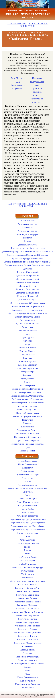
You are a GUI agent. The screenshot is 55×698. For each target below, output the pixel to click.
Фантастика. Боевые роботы (27, 588)
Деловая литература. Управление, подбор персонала (27, 262)
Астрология (27, 227)
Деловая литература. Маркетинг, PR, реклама (27, 255)
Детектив (27, 269)
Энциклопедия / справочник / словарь (27, 663)
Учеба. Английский (28, 557)
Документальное (27, 320)
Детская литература (27, 299)
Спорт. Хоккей (27, 512)
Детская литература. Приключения (27, 310)
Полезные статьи (27, 220)
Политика (27, 423)
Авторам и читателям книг (35, 14)
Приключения (27, 427)
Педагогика (27, 420)
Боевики (27, 241)
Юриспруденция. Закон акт (27, 684)
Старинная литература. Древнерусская (27, 523)
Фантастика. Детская (27, 598)
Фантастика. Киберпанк (28, 605)
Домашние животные (27, 330)
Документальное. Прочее (27, 323)
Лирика (27, 382)
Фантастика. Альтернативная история (27, 581)
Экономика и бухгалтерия (27, 657)
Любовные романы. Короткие (27, 392)
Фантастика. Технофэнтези (27, 626)
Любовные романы (27, 385)
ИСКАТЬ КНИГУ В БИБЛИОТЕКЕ (34, 25)
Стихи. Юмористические (27, 543)
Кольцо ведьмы (18, 85)
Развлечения (27, 478)
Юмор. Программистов (27, 677)
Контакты (27, 18)
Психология (27, 468)
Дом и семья (27, 327)
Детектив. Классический (27, 279)
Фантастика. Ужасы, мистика (27, 632)
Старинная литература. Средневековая (27, 529)
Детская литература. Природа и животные (27, 313)
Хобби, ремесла (27, 650)
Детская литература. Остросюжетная (27, 306)
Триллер (27, 550)
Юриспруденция (27, 681)
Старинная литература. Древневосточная (27, 519)
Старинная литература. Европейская (27, 526)
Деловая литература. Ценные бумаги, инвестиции (27, 265)
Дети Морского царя (18, 80)
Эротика (27, 667)
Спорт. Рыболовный (27, 505)
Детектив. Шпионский (27, 296)
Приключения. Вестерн (27, 430)
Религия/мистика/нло (27, 485)
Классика (27, 358)
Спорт (27, 495)
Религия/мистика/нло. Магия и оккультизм (27, 488)
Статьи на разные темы (27, 533)
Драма (27, 334)
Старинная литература (27, 516)
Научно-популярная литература (27, 416)
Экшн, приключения (27, 660)
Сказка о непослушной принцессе (37, 98)
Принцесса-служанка (37, 90)
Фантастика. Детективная (27, 595)
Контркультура (27, 372)
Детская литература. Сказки (27, 317)
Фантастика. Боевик (27, 584)
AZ (46, 35)
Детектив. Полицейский (27, 293)
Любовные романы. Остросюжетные (27, 396)
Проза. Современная (27, 464)
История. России (27, 354)
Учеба (27, 554)
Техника (27, 547)
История (27, 344)
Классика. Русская (27, 361)
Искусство (27, 341)
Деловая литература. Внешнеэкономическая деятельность (27, 251)
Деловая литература (27, 245)
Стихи (27, 536)
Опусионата (17, 88)
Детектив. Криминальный (28, 282)
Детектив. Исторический (27, 275)
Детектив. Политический (27, 289)
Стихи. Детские (27, 540)
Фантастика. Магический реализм (27, 612)
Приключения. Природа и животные (27, 444)
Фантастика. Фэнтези (27, 636)
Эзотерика (27, 653)
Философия (27, 646)
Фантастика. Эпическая (27, 639)
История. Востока (27, 348)
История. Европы (27, 351)
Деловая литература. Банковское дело (27, 248)
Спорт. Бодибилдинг (27, 498)
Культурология (27, 379)
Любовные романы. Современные (27, 399)
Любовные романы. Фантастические (27, 403)
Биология (27, 238)
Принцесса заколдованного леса (37, 81)
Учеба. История (27, 560)
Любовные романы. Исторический (27, 389)
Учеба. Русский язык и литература (27, 567)
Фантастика (27, 578)
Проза (27, 447)
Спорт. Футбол (27, 509)
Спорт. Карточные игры (28, 502)
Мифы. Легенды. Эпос (27, 409)
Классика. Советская (27, 365)
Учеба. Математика (27, 564)
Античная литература (27, 224)
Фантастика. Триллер (27, 629)
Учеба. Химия (27, 574)
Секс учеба (28, 492)
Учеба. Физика (27, 571)
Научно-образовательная (27, 413)
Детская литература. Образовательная (27, 303)
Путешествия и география (27, 474)
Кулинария (27, 375)
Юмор (27, 674)
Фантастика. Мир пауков (27, 615)
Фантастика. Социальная (27, 622)
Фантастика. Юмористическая (27, 643)
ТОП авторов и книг (16, 24)
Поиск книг (11, 14)
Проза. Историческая (27, 461)
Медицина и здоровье (28, 406)
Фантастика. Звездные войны (27, 602)
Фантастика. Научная (27, 619)
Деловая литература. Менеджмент (27, 258)
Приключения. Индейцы (27, 433)
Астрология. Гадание (27, 231)
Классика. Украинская (27, 368)
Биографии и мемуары (27, 234)
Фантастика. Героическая (27, 591)
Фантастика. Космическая (27, 608)
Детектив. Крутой (27, 286)
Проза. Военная (27, 451)
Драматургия (28, 337)
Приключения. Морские (28, 440)
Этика (27, 670)
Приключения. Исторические (27, 437)
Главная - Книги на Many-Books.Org (27, 10)
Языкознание (27, 687)
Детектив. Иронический (27, 272)
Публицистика (27, 471)
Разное (27, 481)
